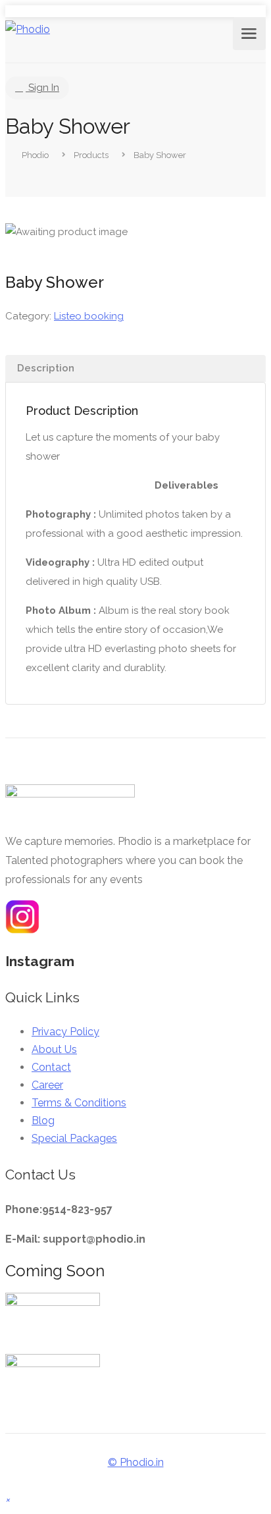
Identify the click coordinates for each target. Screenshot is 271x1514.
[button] (7, 1499)
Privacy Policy (65, 1031)
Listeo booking (89, 316)
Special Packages (74, 1138)
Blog (43, 1120)
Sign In (42, 88)
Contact (51, 1067)
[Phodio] (27, 29)
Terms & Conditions (79, 1102)
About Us (54, 1049)
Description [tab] (45, 368)
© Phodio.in (136, 1462)
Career (47, 1085)
